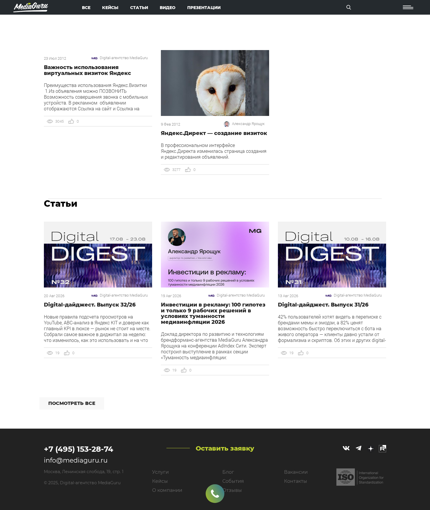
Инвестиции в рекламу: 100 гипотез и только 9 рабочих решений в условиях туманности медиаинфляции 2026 (213, 313)
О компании (167, 490)
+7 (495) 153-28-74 (78, 449)
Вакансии (296, 472)
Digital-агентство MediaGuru (124, 58)
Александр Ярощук (248, 124)
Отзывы (232, 490)
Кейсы (110, 7)
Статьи (139, 7)
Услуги (160, 472)
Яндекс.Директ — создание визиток (214, 133)
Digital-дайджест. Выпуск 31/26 (323, 305)
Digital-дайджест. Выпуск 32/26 (90, 305)
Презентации (204, 7)
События (233, 481)
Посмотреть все (71, 403)
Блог (228, 472)
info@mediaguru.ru (76, 460)
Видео (168, 7)
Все (86, 7)
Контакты (295, 481)
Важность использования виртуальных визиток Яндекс (87, 70)
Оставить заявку (225, 448)
